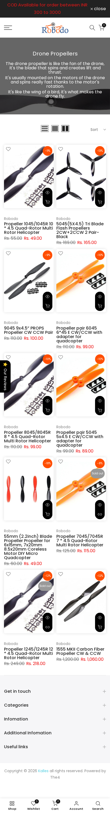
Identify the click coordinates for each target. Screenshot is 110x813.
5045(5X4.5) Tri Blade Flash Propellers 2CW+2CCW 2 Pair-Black (80, 230)
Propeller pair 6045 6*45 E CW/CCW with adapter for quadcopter (79, 334)
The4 (55, 777)
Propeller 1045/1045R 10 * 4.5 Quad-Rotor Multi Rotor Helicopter (28, 228)
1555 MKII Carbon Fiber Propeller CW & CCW (80, 651)
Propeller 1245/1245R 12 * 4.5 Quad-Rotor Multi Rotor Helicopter (28, 653)
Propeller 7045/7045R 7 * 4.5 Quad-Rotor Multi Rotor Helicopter (79, 540)
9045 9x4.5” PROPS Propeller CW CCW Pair (28, 330)
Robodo (11, 218)
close (99, 9)
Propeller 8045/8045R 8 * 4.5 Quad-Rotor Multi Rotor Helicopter (27, 436)
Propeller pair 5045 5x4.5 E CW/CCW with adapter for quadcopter (79, 438)
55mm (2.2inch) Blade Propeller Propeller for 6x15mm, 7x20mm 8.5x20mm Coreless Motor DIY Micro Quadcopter (28, 547)
